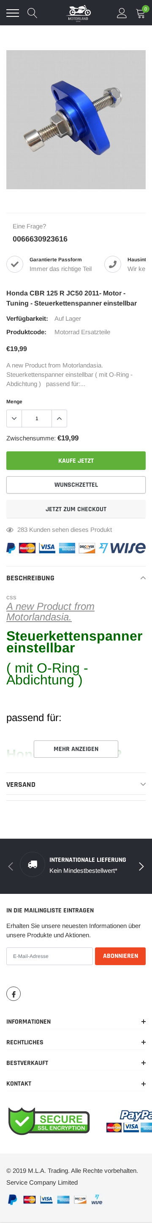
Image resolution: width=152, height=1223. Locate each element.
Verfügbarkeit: (27, 318)
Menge (14, 402)
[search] (32, 13)
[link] (13, 994)
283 (22, 529)
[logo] (78, 13)
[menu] (12, 13)
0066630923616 (40, 239)
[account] (122, 12)
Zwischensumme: (31, 438)
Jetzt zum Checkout (76, 509)
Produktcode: (26, 331)
